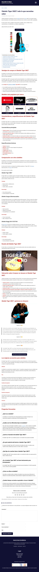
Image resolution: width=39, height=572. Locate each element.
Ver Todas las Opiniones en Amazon (19, 354)
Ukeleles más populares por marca (9, 57)
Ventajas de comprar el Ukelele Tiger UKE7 (10, 56)
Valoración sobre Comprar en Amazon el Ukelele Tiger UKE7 (13, 63)
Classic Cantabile (31, 104)
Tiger (26, 18)
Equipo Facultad (11, 15)
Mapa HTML (19, 557)
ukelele (18, 18)
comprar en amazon (19, 29)
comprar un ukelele (11, 84)
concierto (24, 425)
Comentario (4, 509)
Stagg (19, 104)
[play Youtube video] (19, 260)
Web (2, 530)
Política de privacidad (19, 553)
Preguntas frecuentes (6, 67)
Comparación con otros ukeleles (8, 60)
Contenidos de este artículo (8, 55)
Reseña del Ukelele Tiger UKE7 (8, 61)
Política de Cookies (19, 554)
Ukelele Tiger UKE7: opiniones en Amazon (10, 64)
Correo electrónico (5, 527)
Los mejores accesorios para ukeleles (9, 65)
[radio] (15, 495)
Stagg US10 (5, 224)
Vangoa (7, 104)
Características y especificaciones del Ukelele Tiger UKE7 (13, 59)
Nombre (3, 523)
